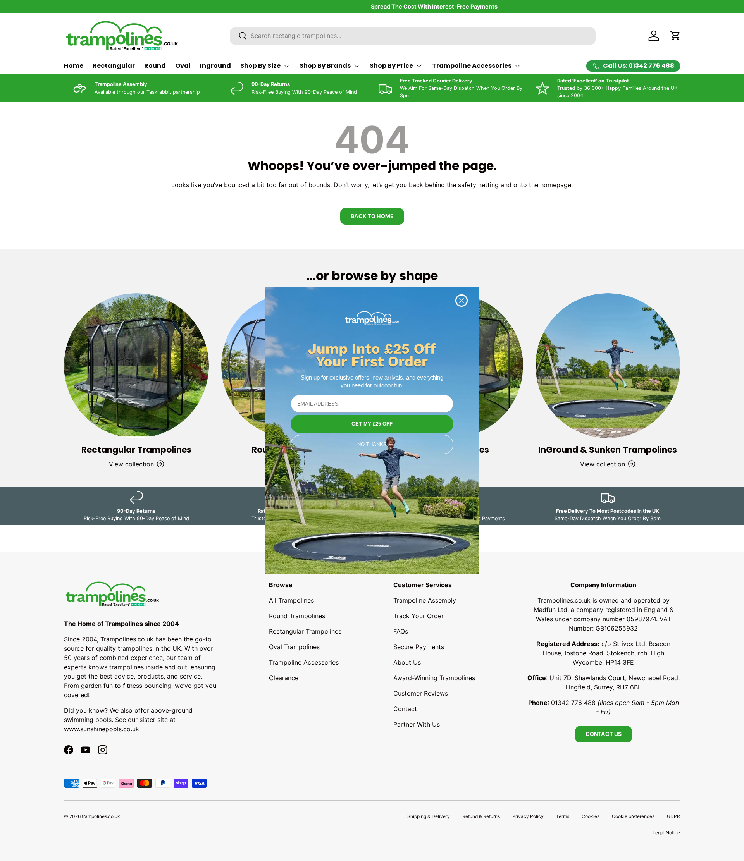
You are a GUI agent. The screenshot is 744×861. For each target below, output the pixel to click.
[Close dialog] (461, 300)
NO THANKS (372, 444)
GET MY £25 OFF (372, 424)
